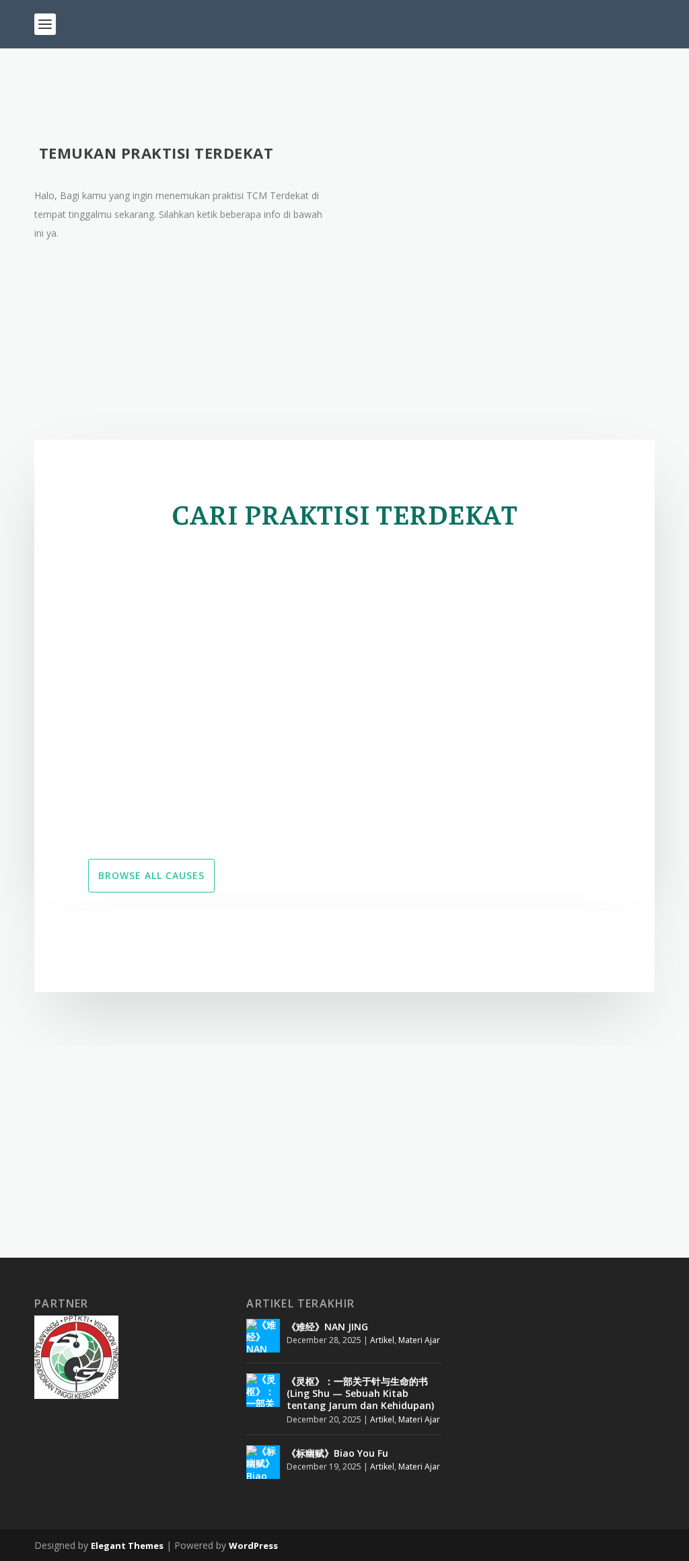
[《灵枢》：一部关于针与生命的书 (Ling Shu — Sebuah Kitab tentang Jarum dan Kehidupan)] (263, 1390)
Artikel (382, 1340)
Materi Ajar (419, 1340)
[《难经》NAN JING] (263, 1336)
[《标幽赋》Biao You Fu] (263, 1462)
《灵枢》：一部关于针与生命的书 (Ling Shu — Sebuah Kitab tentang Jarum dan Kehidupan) (360, 1393)
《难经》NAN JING (327, 1326)
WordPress (253, 1545)
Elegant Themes (127, 1545)
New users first (162, 561)
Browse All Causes (151, 875)
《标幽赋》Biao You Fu (337, 1453)
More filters (559, 561)
